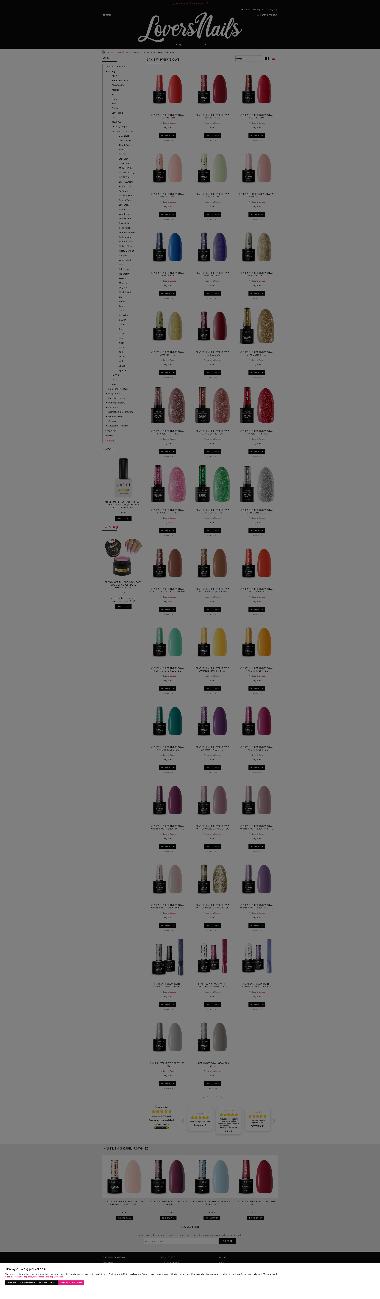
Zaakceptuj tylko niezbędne (21, 1282)
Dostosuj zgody (47, 1282)
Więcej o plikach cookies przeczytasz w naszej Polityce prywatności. (34, 1276)
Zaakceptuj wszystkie (71, 1282)
